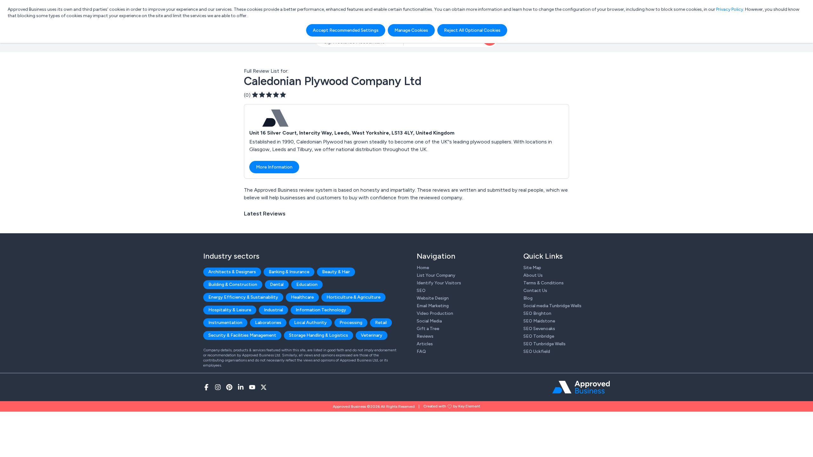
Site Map (532, 267)
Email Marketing (433, 305)
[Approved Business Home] (581, 387)
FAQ (421, 351)
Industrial (273, 310)
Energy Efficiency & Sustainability (243, 297)
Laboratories (268, 322)
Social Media (429, 321)
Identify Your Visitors (439, 283)
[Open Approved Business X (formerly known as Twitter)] (263, 387)
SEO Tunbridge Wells (544, 344)
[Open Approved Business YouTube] (252, 387)
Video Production (435, 313)
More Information (274, 167)
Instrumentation (225, 322)
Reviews (425, 336)
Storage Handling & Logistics (318, 335)
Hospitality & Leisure (229, 310)
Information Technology (321, 310)
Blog (528, 298)
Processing (350, 322)
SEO (421, 290)
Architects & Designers (232, 272)
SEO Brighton (537, 313)
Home (423, 267)
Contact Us (535, 290)
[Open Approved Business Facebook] (206, 387)
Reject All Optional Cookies (472, 30)
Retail (381, 322)
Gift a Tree (428, 328)
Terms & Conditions (543, 283)
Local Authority (310, 322)
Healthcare (302, 297)
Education (307, 284)
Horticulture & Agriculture (353, 297)
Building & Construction (232, 284)
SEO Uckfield (536, 351)
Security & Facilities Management (242, 335)
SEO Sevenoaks (539, 328)
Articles (425, 344)
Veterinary (371, 335)
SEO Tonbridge (538, 336)
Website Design (433, 298)
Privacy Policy (729, 9)
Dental (277, 284)
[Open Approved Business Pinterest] (229, 387)
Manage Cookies (411, 30)
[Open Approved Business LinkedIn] (241, 387)
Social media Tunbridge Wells (552, 305)
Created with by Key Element (451, 406)
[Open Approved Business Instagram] (218, 387)
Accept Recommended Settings (346, 30)
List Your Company (436, 275)
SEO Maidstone (539, 321)
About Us (533, 275)
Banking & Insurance (289, 272)
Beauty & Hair (336, 272)
